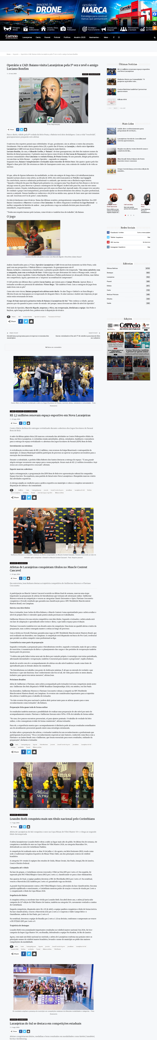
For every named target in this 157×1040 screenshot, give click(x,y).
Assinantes (94, 37)
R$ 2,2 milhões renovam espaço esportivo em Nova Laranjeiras (133, 70)
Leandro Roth (14, 949)
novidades (26, 493)
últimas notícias (59, 493)
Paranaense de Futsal (54, 316)
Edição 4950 (128, 373)
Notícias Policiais (112, 294)
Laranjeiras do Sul (80, 490)
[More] (155, 28)
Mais (106, 37)
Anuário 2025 (80, 37)
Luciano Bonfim (27, 316)
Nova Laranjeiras (30, 411)
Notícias (89, 490)
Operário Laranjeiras (40, 316)
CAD (19, 316)
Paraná (47, 37)
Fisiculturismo (44, 744)
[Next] (146, 203)
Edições (109, 299)
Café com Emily (128, 204)
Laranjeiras (27, 37)
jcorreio (46, 490)
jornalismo (69, 490)
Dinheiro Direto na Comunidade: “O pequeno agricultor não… (131, 80)
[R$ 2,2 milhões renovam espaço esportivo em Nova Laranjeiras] (111, 71)
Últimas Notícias (94, 74)
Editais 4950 (122, 99)
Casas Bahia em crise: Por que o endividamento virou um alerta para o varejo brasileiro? (148, 212)
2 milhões (20, 490)
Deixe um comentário (54, 347)
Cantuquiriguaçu (36, 490)
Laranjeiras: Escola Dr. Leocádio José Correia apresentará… (131, 140)
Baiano (14, 316)
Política (67, 37)
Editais (109, 286)
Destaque (110, 273)
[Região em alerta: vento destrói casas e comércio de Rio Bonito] (111, 151)
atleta (16, 946)
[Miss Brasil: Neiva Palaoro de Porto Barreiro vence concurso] (111, 161)
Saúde (109, 303)
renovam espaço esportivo (44, 493)
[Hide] (156, 32)
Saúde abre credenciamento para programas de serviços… (130, 130)
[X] (155, 23)
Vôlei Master (57, 949)
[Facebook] (155, 14)
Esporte (85, 74)
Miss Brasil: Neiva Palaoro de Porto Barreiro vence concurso (131, 160)
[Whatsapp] (155, 19)
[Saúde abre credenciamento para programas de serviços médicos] (111, 131)
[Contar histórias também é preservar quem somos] (111, 91)
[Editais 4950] (111, 102)
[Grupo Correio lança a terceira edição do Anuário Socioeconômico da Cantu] (111, 171)
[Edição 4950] (128, 351)
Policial (57, 37)
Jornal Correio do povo (57, 490)
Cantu (38, 37)
